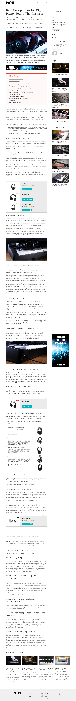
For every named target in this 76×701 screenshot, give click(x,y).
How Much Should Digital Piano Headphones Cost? (20, 88)
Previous (66, 652)
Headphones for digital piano (59, 24)
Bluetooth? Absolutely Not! (14, 94)
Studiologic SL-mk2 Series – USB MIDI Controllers (46, 669)
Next (69, 652)
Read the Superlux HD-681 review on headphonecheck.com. (16, 433)
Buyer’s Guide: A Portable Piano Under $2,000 (29, 669)
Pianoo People (44, 693)
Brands (42, 692)
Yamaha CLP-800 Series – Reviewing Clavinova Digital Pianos (59, 90)
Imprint (42, 695)
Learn (32, 2)
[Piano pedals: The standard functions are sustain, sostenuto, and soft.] (60, 68)
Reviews (48, 2)
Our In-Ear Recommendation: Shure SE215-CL (19, 98)
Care (38, 2)
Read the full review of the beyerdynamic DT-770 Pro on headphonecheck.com (18, 444)
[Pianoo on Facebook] (59, 695)
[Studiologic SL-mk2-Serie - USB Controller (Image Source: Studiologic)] (46, 660)
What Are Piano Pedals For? (59, 74)
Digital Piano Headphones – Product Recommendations (21, 92)
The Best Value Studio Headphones (16, 90)
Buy (43, 2)
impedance (8, 423)
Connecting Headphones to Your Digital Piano (19, 86)
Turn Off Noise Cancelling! (14, 81)
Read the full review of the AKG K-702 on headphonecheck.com (18, 461)
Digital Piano (62, 22)
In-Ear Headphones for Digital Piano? (17, 96)
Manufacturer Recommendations (16, 79)
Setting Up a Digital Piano (18, 594)
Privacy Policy (44, 696)
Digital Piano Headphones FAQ (15, 102)
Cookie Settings (44, 698)
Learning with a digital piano (59, 26)
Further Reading (12, 100)
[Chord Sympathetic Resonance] (60, 114)
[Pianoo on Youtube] (59, 693)
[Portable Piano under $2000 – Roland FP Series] (29, 660)
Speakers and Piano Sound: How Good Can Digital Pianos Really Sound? (61, 671)
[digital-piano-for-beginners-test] (60, 164)
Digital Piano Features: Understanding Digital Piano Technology (59, 106)
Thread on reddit (35, 536)
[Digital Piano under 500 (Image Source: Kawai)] (60, 149)
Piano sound (55, 27)
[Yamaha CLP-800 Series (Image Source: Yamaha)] (60, 82)
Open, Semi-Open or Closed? (15, 85)
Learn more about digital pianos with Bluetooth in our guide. (20, 484)
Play (28, 2)
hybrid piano (34, 172)
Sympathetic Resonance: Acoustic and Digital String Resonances (59, 121)
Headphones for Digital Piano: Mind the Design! (19, 83)
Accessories (55, 22)
